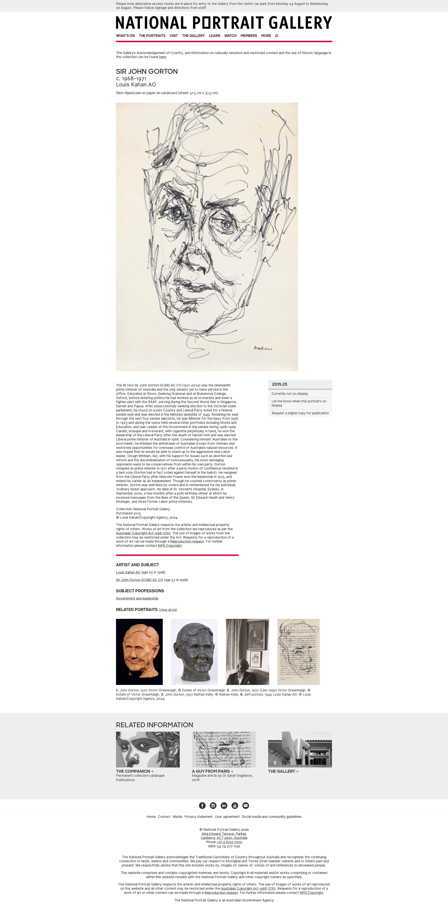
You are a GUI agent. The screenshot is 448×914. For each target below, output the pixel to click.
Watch (230, 36)
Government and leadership (137, 598)
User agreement (227, 817)
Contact (164, 817)
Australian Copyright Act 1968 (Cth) (143, 533)
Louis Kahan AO (136, 84)
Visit (174, 36)
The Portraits (152, 36)
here (162, 57)
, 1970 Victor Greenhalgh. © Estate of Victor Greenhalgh (172, 690)
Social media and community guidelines (272, 817)
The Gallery (193, 36)
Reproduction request (187, 541)
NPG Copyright (170, 546)
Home (151, 817)
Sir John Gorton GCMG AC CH (139, 580)
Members (249, 36)
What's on (125, 36)
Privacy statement (198, 817)
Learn (214, 36)
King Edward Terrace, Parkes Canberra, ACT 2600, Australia (224, 836)
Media (177, 817)
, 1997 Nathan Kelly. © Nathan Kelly (201, 694)
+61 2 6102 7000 (229, 842)
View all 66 (168, 610)
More (266, 36)
